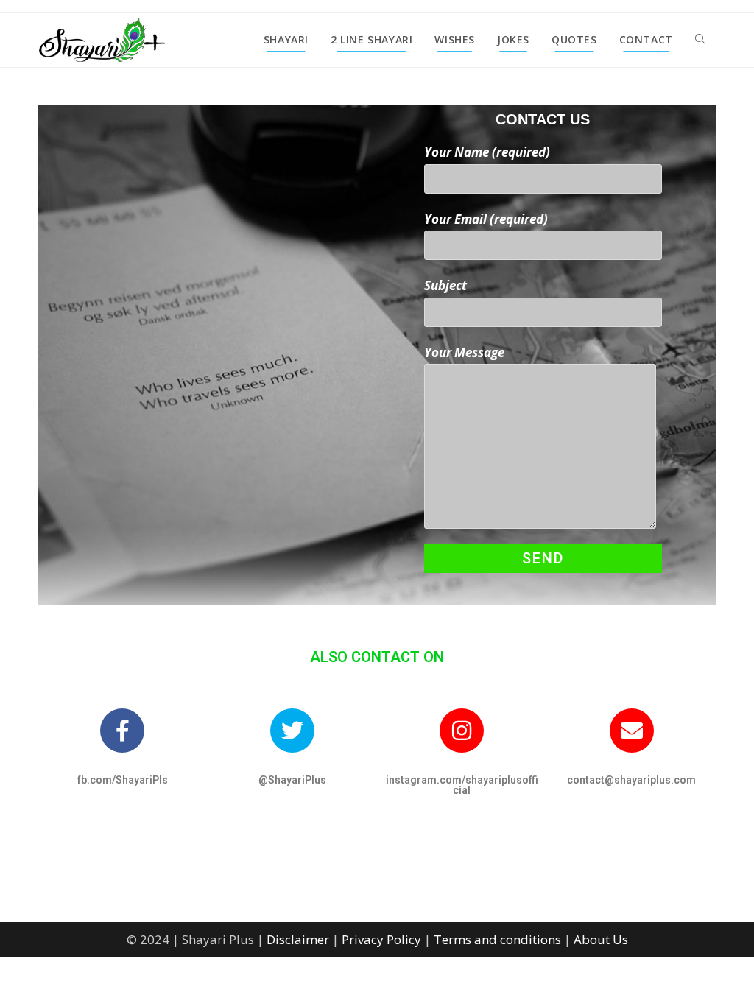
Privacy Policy (381, 939)
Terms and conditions (497, 939)
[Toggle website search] (700, 40)
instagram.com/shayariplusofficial (462, 785)
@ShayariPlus (292, 780)
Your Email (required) (486, 219)
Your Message (464, 352)
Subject (445, 285)
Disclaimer (298, 939)
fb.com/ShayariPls (122, 780)
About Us (601, 939)
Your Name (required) (487, 152)
